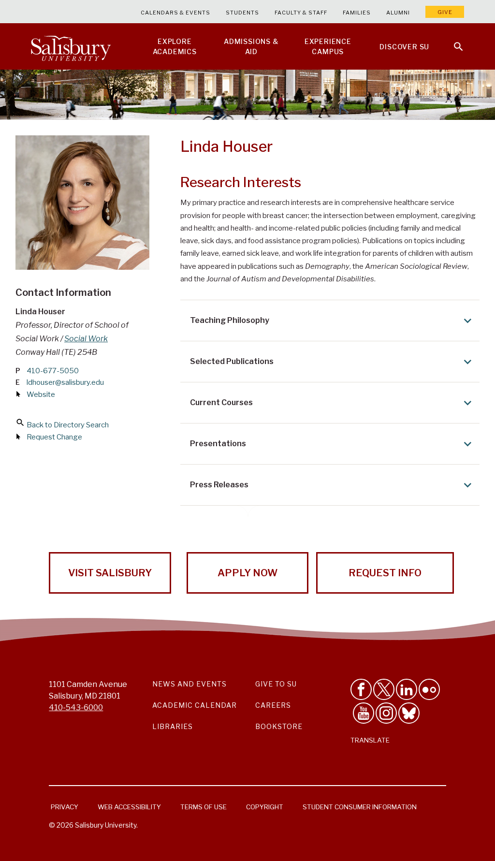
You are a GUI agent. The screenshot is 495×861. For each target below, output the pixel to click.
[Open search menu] (452, 40)
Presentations (218, 443)
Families (357, 12)
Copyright (264, 807)
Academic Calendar (194, 705)
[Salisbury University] (70, 46)
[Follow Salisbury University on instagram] (386, 713)
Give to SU (276, 684)
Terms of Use (203, 807)
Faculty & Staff (301, 12)
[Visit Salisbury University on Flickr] (429, 689)
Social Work (86, 338)
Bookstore (279, 726)
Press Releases (219, 484)
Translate (370, 740)
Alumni (398, 12)
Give (444, 12)
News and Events (189, 684)
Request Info (385, 573)
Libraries (172, 726)
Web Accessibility (129, 807)
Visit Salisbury (110, 573)
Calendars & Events (175, 12)
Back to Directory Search (68, 425)
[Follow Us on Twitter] (383, 689)
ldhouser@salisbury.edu (65, 382)
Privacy (64, 807)
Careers (273, 705)
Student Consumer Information (360, 807)
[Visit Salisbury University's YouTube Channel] (363, 713)
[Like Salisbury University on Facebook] (361, 689)
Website (41, 394)
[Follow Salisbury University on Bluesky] (409, 713)
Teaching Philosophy (229, 320)
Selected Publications (232, 361)
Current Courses (221, 402)
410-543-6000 (76, 707)
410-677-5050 (53, 370)
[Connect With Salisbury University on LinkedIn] (406, 689)
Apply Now (247, 573)
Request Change (54, 437)
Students (242, 12)
